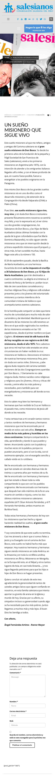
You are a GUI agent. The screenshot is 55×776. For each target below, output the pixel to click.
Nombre (14, 701)
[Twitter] (41, 19)
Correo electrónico (18, 711)
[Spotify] (45, 19)
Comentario (15, 672)
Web (11, 721)
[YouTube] (22, 19)
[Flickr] (29, 19)
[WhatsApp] (33, 19)
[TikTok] (37, 19)
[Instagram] (26, 19)
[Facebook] (18, 19)
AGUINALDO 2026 (39, 28)
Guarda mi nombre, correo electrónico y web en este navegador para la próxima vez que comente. (27, 738)
